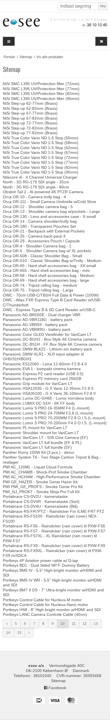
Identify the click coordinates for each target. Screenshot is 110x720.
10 (63, 624)
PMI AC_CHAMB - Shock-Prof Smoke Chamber (45, 472)
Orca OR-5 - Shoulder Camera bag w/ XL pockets (47, 251)
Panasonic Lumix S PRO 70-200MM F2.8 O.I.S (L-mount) (54, 418)
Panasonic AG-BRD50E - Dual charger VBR (41, 315)
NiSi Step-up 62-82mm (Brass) (30, 108)
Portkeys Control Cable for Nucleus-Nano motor (45, 604)
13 (96, 624)
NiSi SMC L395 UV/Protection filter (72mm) (41, 83)
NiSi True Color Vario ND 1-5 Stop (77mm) (40, 162)
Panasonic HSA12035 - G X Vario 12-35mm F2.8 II (48, 388)
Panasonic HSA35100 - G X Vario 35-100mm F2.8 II (49, 393)
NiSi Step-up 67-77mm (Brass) (30, 113)
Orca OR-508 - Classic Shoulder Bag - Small (42, 256)
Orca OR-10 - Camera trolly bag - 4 (34, 197)
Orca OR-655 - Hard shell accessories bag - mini (46, 270)
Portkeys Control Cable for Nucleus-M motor (42, 600)
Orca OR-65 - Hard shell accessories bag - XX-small (49, 265)
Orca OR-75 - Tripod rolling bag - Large (38, 290)
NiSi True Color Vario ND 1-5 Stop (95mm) (40, 172)
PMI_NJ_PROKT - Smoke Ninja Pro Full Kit (41, 491)
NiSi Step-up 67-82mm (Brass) (30, 118)
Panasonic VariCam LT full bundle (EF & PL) (42, 442)
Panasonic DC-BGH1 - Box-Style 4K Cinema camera (49, 339)
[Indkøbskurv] (101, 41)
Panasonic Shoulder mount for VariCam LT (41, 432)
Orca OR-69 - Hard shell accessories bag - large (46, 280)
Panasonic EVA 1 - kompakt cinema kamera (42, 368)
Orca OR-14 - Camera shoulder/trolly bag (40, 221)
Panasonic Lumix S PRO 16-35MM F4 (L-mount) (46, 408)
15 (19, 633)
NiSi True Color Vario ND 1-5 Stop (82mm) (40, 167)
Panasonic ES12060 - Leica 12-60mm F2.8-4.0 (45, 364)
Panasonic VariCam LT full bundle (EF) (37, 447)
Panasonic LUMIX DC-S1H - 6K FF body (39, 403)
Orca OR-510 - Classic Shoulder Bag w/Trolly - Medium (52, 260)
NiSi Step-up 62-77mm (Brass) (30, 103)
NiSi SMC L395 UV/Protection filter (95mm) (41, 98)
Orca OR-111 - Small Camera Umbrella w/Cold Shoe (49, 201)
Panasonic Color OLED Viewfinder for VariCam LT (47, 334)
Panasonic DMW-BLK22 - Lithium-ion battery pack (47, 349)
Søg (102, 6)
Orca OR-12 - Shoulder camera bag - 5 (38, 206)
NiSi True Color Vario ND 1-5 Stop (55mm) (40, 138)
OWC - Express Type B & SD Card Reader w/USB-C (49, 309)
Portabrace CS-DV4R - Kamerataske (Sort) (41, 501)
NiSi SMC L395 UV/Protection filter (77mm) (41, 88)
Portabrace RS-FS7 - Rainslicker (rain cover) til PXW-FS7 (54, 531)
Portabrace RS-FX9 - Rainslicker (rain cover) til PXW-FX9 (54, 545)
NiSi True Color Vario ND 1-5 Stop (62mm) (40, 147)
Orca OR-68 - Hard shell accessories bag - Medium (48, 275)
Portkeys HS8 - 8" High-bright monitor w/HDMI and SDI (52, 609)
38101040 (42, 675)
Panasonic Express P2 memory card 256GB (42, 378)
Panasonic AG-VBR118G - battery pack (37, 319)
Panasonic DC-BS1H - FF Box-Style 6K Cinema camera (52, 344)
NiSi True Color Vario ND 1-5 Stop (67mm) (40, 152)
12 (85, 624)
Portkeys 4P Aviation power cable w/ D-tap (40, 560)
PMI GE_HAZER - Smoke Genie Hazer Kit (40, 482)
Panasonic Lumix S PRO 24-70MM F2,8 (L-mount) (48, 413)
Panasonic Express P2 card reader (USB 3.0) (43, 374)
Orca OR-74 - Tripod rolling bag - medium (40, 285)
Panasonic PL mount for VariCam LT (35, 427)
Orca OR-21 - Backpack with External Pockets (44, 231)
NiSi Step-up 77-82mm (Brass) (30, 133)
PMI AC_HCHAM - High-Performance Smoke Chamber (51, 477)
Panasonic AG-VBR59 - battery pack (35, 324)
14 (8, 633)
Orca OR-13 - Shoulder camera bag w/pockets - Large (51, 211)
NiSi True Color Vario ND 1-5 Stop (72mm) (40, 157)
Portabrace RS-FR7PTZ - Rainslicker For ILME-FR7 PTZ (53, 511)
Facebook (56, 687)
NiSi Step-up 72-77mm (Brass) (30, 123)
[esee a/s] (55, 22)
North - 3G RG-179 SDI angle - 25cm (36, 182)
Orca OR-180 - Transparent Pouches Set (39, 226)
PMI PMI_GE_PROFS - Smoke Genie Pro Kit (43, 486)
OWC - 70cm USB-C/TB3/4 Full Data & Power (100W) (51, 295)
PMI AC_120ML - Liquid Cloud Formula (37, 467)
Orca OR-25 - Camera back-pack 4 (34, 236)
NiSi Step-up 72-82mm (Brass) (30, 128)
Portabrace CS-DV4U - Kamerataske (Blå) (40, 506)
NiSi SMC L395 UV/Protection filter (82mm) (41, 93)
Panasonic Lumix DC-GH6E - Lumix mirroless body (48, 398)
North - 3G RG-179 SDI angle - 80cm (36, 187)
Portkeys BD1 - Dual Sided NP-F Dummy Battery (46, 565)
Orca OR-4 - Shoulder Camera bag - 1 (37, 246)
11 (74, 624)
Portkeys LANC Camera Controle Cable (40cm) (45, 614)
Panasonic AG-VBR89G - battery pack (37, 329)
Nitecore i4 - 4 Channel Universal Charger (40, 177)
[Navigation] (9, 41)
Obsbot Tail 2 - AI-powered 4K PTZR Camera (43, 192)
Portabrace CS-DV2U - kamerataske (35, 496)
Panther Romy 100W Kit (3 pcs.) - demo (38, 452)
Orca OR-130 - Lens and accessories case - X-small (49, 216)
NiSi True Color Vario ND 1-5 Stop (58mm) (40, 142)
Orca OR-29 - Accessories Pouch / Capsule (41, 241)
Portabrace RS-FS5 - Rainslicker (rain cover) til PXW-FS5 (54, 526)
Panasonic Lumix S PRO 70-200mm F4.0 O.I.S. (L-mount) (55, 423)
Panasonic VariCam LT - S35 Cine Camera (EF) (45, 437)
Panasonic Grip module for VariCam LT (37, 383)
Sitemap (58, 680)
